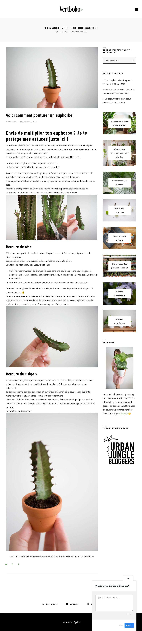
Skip (120, 625)
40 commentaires (28, 122)
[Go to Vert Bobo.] (57, 32)
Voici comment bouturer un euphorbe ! (40, 115)
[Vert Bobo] (71, 9)
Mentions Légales (71, 622)
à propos (123, 413)
